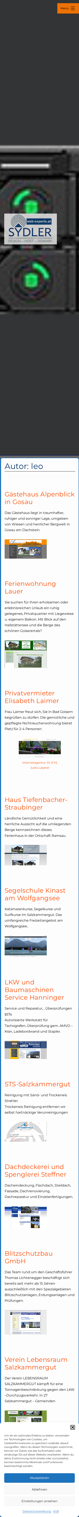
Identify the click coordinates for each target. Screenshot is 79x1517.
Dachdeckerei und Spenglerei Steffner (35, 1170)
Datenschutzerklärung (37, 1511)
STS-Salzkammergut (38, 1084)
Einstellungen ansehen (39, 1501)
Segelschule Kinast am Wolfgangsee (35, 894)
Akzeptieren (39, 1478)
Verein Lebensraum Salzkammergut (36, 1363)
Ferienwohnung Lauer (30, 587)
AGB (56, 1511)
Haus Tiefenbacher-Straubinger (36, 803)
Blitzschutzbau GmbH (29, 1257)
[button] (73, 1427)
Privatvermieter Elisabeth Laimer (32, 697)
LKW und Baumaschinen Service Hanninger (34, 989)
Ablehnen (39, 1489)
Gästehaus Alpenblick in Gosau (40, 498)
